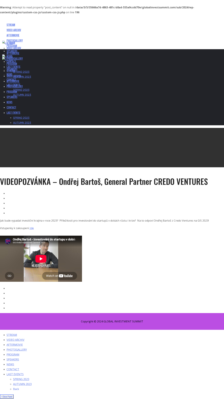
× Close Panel (6, 396)
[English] (7, 59)
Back (16, 389)
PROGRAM (13, 354)
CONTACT (13, 369)
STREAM (12, 335)
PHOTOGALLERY (17, 349)
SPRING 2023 (21, 379)
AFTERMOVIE (15, 345)
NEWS (10, 364)
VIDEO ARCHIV (15, 340)
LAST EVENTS (15, 374)
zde (32, 228)
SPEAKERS (13, 359)
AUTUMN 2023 (22, 384)
